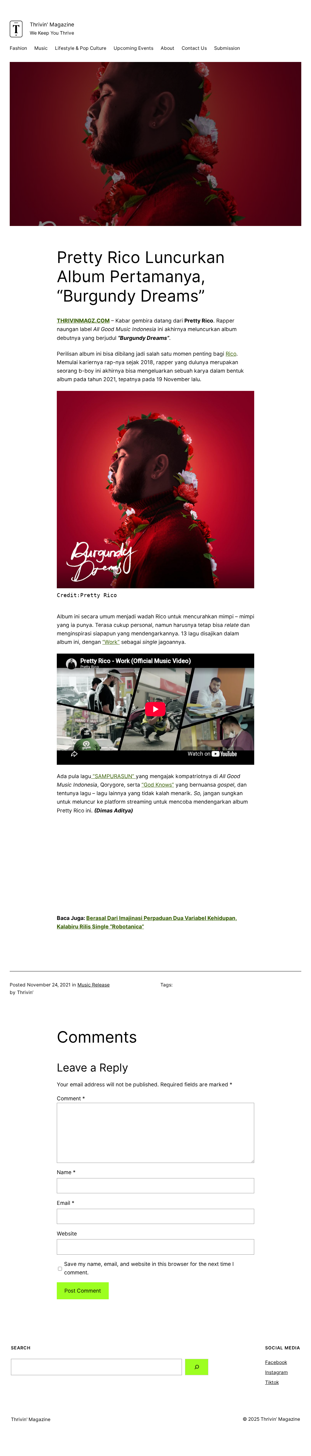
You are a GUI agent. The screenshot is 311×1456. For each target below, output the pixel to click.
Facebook (276, 1362)
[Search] (196, 1367)
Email (65, 1203)
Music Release (93, 985)
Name (66, 1172)
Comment (71, 1098)
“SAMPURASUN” (113, 776)
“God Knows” (158, 784)
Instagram (276, 1372)
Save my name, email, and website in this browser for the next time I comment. (149, 1268)
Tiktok (272, 1382)
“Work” (111, 642)
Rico (231, 353)
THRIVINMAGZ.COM (83, 320)
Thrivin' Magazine (52, 24)
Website (67, 1233)
